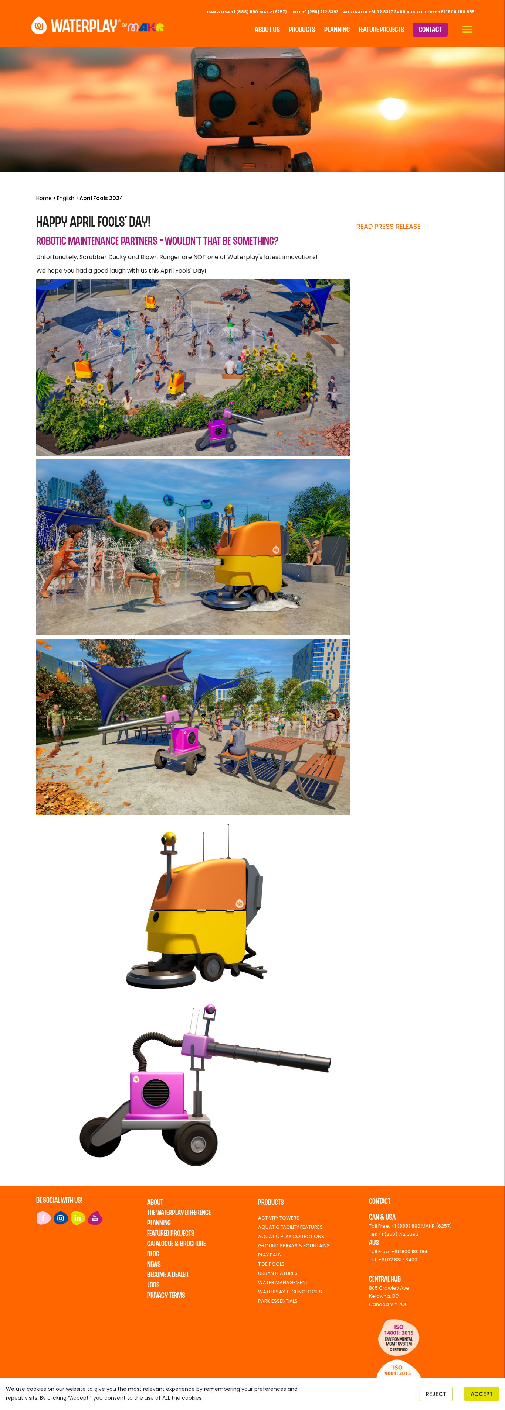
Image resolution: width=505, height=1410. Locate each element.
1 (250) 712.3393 (400, 1234)
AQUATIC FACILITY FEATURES (290, 1227)
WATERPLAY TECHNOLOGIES (290, 1291)
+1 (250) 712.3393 (320, 12)
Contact (430, 30)
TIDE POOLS (271, 1264)
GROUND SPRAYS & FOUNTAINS (294, 1245)
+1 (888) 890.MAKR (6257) (259, 12)
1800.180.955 (414, 1251)
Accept (482, 1394)
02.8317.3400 (402, 1259)
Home (44, 198)
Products (302, 30)
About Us (267, 30)
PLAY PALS (269, 1254)
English (65, 198)
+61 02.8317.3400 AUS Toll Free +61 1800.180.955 (421, 12)
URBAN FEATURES (278, 1273)
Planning (337, 30)
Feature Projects (381, 30)
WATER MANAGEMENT (283, 1282)
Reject (436, 1394)
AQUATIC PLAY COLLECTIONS (291, 1236)
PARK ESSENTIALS (278, 1300)
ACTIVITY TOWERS (278, 1217)
